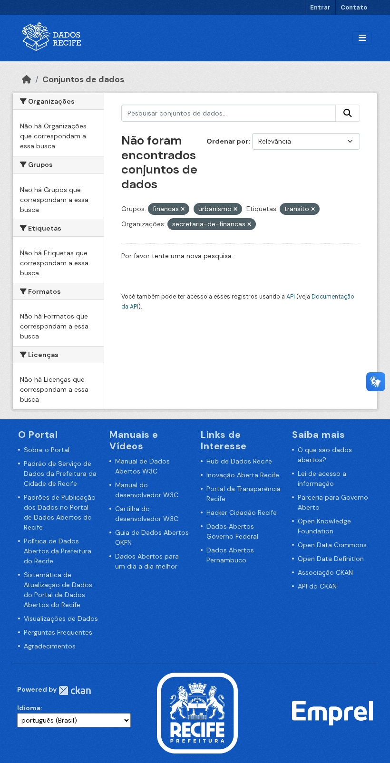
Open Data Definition (331, 558)
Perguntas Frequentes (58, 632)
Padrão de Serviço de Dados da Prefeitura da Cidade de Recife (60, 473)
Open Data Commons (332, 545)
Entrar (320, 7)
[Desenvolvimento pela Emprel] (332, 712)
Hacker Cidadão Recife (241, 512)
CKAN (74, 690)
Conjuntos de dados (83, 79)
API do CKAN (317, 586)
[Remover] (183, 209)
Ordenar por (227, 141)
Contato (354, 7)
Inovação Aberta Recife (242, 475)
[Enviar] (347, 113)
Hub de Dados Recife (239, 461)
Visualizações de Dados (61, 618)
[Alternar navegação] (362, 38)
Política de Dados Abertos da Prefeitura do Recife (57, 551)
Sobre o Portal (46, 449)
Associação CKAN (325, 572)
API (290, 296)
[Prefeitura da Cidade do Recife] (197, 712)
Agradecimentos (50, 646)
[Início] (26, 79)
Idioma (28, 708)
